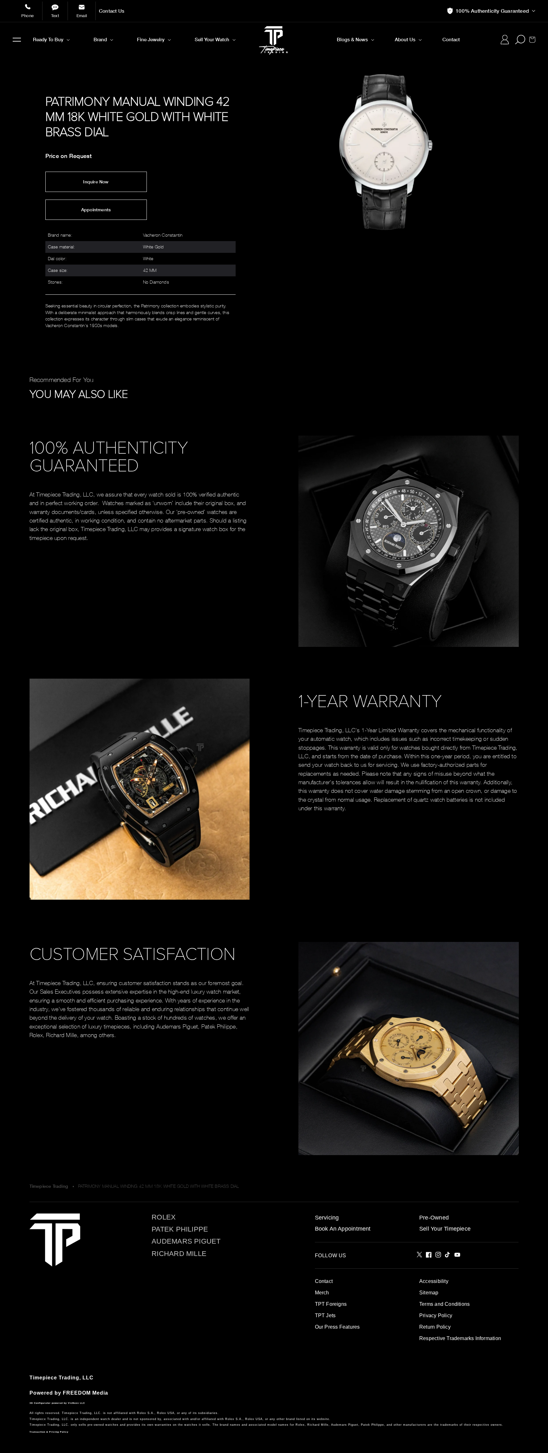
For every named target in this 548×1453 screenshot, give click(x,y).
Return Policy (435, 1327)
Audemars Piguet (186, 1241)
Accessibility (433, 1281)
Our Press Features (337, 1327)
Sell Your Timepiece (445, 1229)
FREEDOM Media (85, 1393)
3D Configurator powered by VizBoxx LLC (57, 1403)
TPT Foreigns (331, 1304)
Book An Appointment (343, 1229)
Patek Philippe (180, 1229)
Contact (324, 1281)
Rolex (164, 1217)
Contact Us (111, 11)
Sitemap (428, 1292)
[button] (17, 40)
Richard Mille (179, 1254)
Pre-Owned (434, 1217)
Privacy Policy (435, 1315)
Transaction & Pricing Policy (48, 1432)
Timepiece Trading (48, 1186)
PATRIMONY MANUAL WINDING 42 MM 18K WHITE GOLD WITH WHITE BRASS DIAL (158, 1186)
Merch (322, 1292)
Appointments (96, 210)
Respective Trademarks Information (460, 1338)
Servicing (327, 1217)
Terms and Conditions (444, 1304)
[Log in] (504, 39)
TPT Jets (325, 1315)
